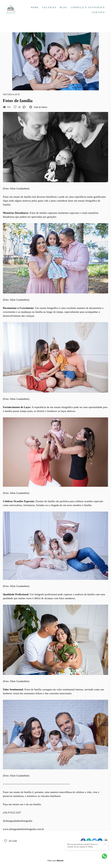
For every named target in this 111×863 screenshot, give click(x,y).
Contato (98, 12)
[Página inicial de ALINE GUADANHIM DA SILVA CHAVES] (14, 10)
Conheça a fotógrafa (88, 7)
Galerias (49, 7)
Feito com (56, 861)
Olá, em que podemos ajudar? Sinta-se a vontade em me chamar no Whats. (82, 845)
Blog (63, 7)
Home (35, 7)
